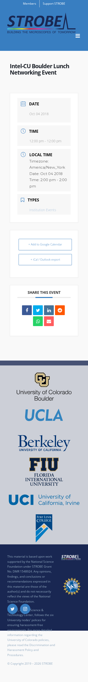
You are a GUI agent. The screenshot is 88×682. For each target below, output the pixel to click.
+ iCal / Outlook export (45, 259)
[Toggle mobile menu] (78, 35)
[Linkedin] (49, 310)
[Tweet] (38, 310)
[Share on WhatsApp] (38, 321)
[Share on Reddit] (60, 310)
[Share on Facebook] (27, 310)
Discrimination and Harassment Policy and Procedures (31, 650)
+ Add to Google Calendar (45, 244)
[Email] (49, 321)
